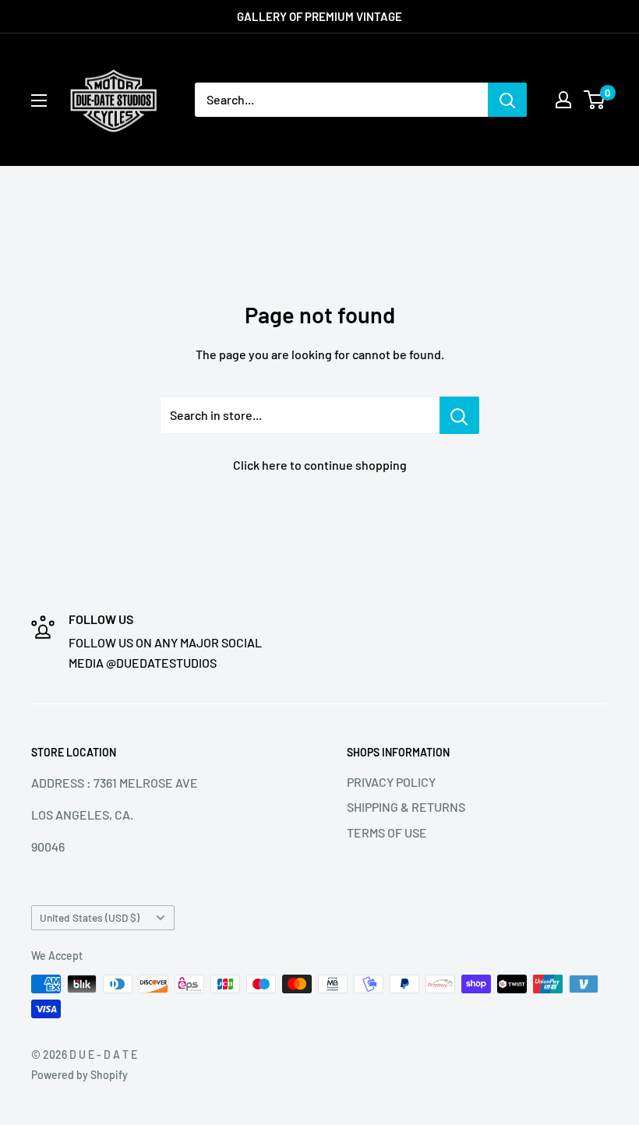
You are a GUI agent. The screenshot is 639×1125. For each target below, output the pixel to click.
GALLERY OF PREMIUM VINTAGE (319, 16)
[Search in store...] (459, 415)
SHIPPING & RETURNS (406, 806)
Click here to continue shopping (320, 464)
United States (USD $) (89, 917)
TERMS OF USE (387, 832)
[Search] (507, 100)
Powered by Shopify (79, 1074)
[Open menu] (39, 100)
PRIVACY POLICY (391, 781)
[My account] (563, 99)
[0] (595, 99)
